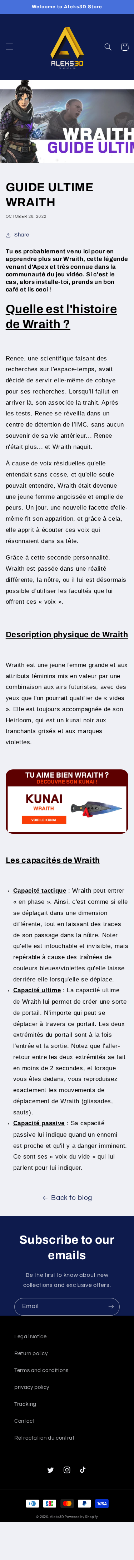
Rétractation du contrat (44, 1438)
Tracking (25, 1404)
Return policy (31, 1353)
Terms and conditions (41, 1370)
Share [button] (21, 235)
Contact (24, 1421)
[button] (9, 47)
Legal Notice (30, 1336)
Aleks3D (57, 1517)
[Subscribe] (111, 1307)
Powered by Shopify (81, 1517)
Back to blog (71, 1198)
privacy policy (31, 1387)
